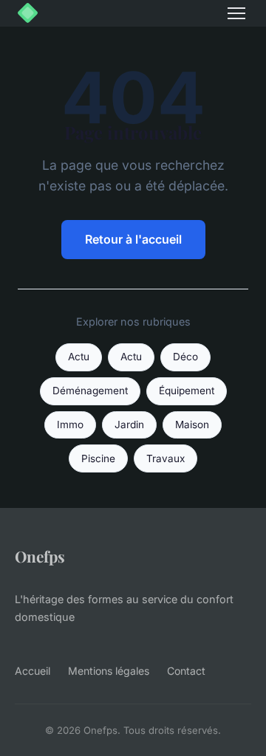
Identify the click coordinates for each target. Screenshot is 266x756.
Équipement (186, 390)
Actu (78, 356)
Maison (192, 424)
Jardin (129, 424)
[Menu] (236, 13)
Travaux (165, 458)
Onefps (40, 556)
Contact (186, 670)
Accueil (32, 670)
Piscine (98, 458)
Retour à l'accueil (133, 239)
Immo (70, 424)
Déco (185, 356)
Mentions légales (108, 670)
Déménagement (90, 390)
